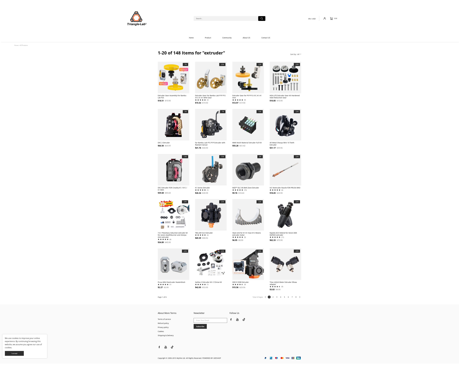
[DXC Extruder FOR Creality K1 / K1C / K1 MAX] (173, 169)
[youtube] (237, 320)
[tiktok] (243, 320)
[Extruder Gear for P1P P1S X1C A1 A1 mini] (248, 77)
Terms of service (164, 319)
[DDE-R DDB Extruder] (248, 264)
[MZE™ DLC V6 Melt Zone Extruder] (248, 169)
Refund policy (163, 323)
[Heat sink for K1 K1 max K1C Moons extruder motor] (248, 215)
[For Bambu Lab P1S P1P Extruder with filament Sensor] (211, 124)
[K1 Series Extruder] (211, 169)
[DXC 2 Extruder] (173, 124)
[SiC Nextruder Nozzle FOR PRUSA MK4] (285, 169)
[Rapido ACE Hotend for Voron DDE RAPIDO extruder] (285, 215)
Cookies (161, 331)
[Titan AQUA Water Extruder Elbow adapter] (285, 264)
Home (16, 45)
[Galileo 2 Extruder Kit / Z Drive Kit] (211, 264)
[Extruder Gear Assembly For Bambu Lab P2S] (173, 77)
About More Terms (167, 313)
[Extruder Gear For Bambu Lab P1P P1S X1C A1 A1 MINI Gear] (211, 77)
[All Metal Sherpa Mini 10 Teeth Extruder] (285, 124)
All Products (24, 45)
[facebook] (231, 320)
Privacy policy (163, 327)
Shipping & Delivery (166, 335)
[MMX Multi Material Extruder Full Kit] (248, 124)
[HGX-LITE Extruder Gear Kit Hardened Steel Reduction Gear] (285, 77)
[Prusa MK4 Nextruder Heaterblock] (173, 264)
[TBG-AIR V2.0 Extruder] (211, 215)
